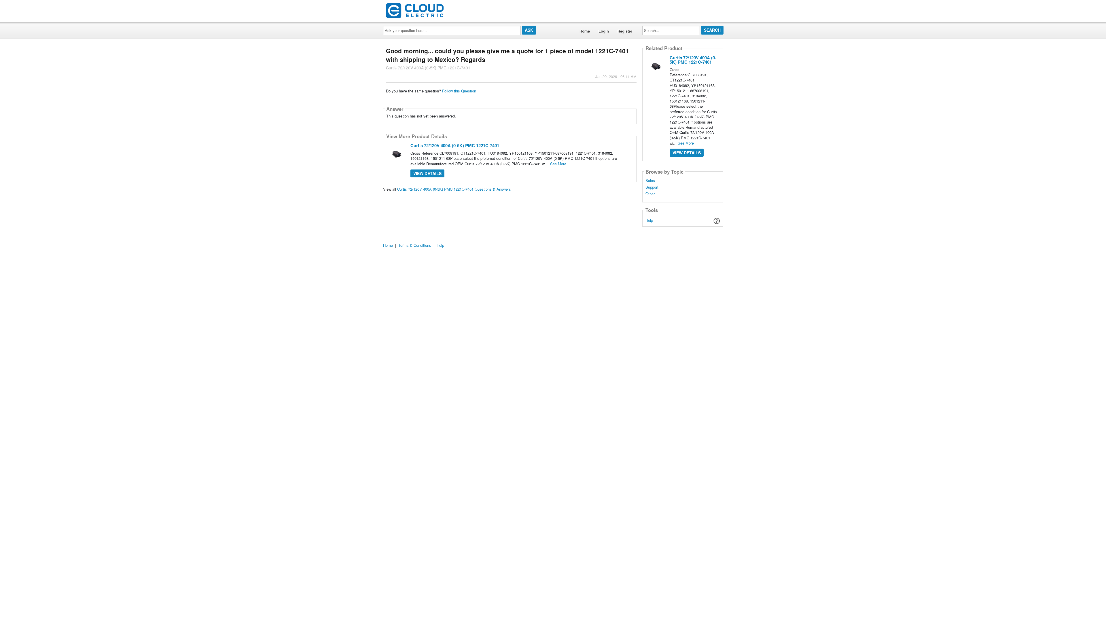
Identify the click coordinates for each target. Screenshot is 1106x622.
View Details (427, 173)
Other (650, 194)
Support (651, 187)
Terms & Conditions (414, 245)
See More (558, 163)
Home (584, 31)
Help (649, 220)
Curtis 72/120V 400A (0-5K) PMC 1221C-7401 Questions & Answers (454, 189)
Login (604, 31)
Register (625, 31)
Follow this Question (459, 91)
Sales (650, 181)
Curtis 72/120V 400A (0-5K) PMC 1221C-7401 (454, 145)
